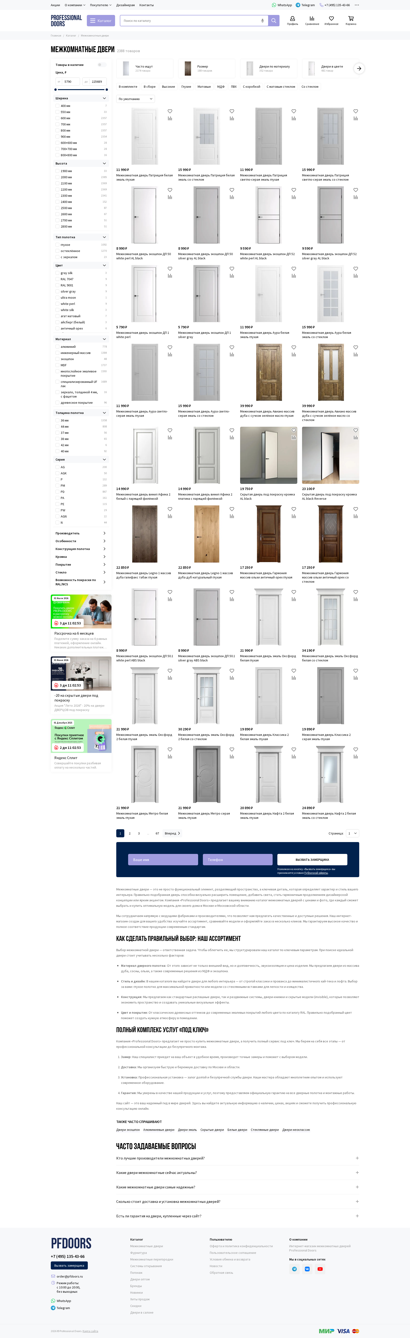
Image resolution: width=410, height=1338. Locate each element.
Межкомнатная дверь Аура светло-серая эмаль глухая (142, 413)
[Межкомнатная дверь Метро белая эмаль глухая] (144, 774)
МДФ (221, 86)
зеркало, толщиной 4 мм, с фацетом (84, 394)
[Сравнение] (169, 118)
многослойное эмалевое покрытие (84, 373)
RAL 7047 (84, 279)
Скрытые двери (212, 1129)
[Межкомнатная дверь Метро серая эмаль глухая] (206, 774)
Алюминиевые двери (158, 1129)
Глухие (186, 86)
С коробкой (251, 86)
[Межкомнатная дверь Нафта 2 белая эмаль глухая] (268, 774)
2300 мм (84, 195)
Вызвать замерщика (312, 859)
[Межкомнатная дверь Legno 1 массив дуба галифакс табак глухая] (144, 534)
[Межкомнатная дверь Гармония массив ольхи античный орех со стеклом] (330, 534)
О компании (298, 1239)
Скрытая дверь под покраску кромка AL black (267, 496)
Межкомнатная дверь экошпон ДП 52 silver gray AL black (329, 256)
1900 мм (84, 171)
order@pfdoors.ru (70, 1276)
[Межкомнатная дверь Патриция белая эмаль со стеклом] (206, 136)
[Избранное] (169, 111)
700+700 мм (84, 149)
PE (84, 504)
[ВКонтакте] (307, 1269)
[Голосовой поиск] (262, 20)
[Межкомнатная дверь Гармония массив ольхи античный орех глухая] (268, 534)
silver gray (84, 291)
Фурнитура (138, 1253)
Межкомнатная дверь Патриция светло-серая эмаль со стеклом (325, 177)
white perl (84, 304)
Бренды (136, 1286)
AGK (84, 473)
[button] (116, 68)
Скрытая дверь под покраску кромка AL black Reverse (329, 496)
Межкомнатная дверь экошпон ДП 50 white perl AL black (143, 256)
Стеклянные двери (265, 1129)
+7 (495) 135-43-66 (337, 5)
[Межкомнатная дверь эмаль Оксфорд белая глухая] (268, 617)
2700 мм (84, 220)
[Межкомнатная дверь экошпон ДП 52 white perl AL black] (268, 214)
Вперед (170, 833)
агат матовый (84, 316)
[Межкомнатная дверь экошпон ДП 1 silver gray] (206, 293)
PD (84, 492)
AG (84, 467)
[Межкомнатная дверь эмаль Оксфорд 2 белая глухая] (144, 695)
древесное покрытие (84, 402)
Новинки (136, 1292)
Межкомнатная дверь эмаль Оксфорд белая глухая (268, 658)
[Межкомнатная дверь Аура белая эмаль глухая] (268, 293)
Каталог (71, 35)
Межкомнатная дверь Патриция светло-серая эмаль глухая (263, 177)
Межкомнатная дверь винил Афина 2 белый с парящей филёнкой (143, 496)
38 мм (84, 439)
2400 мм (84, 202)
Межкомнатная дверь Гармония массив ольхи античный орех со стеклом (325, 577)
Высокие (168, 86)
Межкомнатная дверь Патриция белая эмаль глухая (144, 177)
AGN (84, 516)
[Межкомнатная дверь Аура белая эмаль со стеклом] (330, 293)
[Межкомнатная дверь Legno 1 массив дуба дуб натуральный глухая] (206, 534)
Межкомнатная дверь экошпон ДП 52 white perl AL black (267, 256)
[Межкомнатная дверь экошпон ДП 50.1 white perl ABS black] (144, 617)
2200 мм (84, 189)
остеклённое (84, 251)
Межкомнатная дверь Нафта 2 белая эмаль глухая (267, 815)
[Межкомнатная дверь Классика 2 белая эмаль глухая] (268, 695)
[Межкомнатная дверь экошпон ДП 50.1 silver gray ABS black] (206, 617)
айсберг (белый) (84, 322)
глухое (84, 245)
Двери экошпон (128, 1129)
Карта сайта (90, 1331)
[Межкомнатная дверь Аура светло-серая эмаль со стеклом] (206, 372)
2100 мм (84, 183)
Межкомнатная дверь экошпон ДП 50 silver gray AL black (205, 256)
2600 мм (84, 214)
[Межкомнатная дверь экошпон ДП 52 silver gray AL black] (330, 214)
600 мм (84, 118)
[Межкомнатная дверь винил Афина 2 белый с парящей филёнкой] (144, 455)
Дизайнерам (125, 5)
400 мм (84, 106)
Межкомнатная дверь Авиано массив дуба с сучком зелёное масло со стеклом (329, 415)
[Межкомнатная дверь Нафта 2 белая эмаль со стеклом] (330, 774)
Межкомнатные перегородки (151, 1259)
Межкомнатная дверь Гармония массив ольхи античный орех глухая (266, 575)
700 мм (84, 124)
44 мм (84, 426)
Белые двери (237, 1129)
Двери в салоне (142, 1312)
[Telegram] (294, 1269)
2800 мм (84, 226)
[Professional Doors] (66, 21)
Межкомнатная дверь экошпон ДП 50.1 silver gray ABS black (206, 658)
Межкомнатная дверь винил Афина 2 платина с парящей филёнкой (205, 496)
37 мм (84, 433)
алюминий (84, 346)
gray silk (84, 273)
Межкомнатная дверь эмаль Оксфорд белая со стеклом (330, 658)
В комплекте (128, 86)
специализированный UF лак (84, 384)
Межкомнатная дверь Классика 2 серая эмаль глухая (326, 737)
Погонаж (136, 1272)
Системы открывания (146, 1266)
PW (84, 510)
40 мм (84, 451)
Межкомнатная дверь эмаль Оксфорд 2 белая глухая (144, 737)
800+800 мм (84, 155)
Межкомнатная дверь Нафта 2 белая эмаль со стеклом (329, 815)
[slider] (55, 89)
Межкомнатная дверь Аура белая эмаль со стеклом (326, 334)
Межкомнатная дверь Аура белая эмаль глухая (264, 334)
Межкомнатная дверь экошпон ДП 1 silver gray (204, 334)
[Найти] (274, 20)
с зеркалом (84, 257)
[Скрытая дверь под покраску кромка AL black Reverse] (330, 455)
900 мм (84, 136)
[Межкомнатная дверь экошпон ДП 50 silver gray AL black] (206, 214)
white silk (84, 310)
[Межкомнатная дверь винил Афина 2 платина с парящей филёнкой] (206, 455)
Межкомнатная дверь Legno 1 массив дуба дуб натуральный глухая (205, 575)
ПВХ (234, 86)
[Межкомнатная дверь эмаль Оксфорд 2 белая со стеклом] (206, 695)
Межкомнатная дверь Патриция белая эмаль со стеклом (206, 177)
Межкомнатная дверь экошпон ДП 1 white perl (142, 334)
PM (84, 485)
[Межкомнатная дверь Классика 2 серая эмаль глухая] (330, 695)
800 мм (84, 130)
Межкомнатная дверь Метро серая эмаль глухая (204, 815)
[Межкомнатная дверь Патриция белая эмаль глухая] (144, 136)
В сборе (150, 86)
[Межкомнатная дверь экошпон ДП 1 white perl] (144, 293)
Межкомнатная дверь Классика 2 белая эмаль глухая (264, 737)
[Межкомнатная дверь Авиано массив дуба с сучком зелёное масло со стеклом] (330, 372)
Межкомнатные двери (146, 1246)
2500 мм (84, 208)
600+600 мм (84, 143)
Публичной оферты (316, 873)
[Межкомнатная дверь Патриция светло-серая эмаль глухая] (268, 136)
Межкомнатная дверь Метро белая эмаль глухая (142, 815)
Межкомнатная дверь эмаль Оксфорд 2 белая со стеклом (206, 737)
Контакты (147, 5)
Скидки (135, 1306)
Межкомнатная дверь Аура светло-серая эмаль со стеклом (204, 413)
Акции (55, 5)
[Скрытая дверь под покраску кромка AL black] (268, 455)
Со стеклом (310, 86)
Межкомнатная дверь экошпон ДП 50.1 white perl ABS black (144, 658)
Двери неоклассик (296, 1129)
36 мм (84, 420)
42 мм (84, 445)
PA (84, 498)
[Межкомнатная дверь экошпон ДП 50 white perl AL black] (144, 214)
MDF (84, 365)
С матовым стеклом (281, 86)
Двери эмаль (187, 1129)
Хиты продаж (140, 1299)
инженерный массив (84, 353)
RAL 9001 (84, 285)
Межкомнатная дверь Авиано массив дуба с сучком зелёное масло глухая (267, 413)
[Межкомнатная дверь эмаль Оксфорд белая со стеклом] (330, 617)
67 (157, 833)
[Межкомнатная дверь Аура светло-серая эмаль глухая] (144, 372)
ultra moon (84, 297)
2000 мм (84, 177)
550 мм (84, 112)
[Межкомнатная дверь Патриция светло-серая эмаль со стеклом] (330, 136)
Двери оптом (140, 1279)
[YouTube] (320, 1269)
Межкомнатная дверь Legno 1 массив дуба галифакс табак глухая (143, 575)
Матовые (204, 86)
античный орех (84, 328)
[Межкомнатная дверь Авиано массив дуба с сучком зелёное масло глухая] (268, 372)
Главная (56, 35)
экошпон (84, 359)
